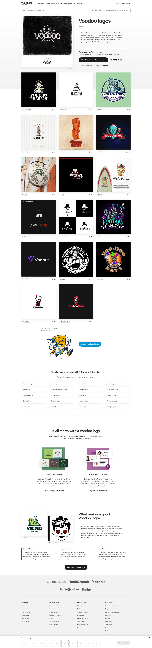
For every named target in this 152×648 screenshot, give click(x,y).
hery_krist (100, 279)
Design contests (54, 605)
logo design (105, 42)
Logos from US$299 (97, 490)
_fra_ (72, 68)
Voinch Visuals (27, 237)
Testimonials (25, 618)
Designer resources (110, 627)
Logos (36, 10)
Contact (23, 609)
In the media (25, 615)
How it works (50, 3)
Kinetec (63, 152)
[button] (150, 637)
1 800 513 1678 (120, 3)
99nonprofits (25, 621)
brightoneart (101, 237)
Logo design (80, 605)
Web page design (82, 612)
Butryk (62, 194)
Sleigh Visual (27, 279)
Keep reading (37, 559)
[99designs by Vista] (26, 3)
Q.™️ (24, 537)
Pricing (51, 618)
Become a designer (111, 605)
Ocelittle (100, 152)
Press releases (25, 612)
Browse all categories (83, 627)
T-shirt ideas (108, 624)
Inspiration (72, 3)
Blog (106, 609)
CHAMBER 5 (27, 109)
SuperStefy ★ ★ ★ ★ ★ (67, 237)
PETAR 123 (27, 152)
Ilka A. (25, 194)
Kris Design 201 (53, 543)
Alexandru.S (64, 109)
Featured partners (110, 631)
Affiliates (107, 618)
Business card (81, 609)
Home (23, 10)
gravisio (100, 194)
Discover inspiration (55, 615)
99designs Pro (53, 624)
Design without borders (112, 612)
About (23, 605)
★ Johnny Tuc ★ (65, 321)
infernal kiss (101, 109)
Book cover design (82, 624)
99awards (108, 615)
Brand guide (80, 615)
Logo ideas (108, 621)
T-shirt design (81, 621)
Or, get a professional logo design (92, 65)
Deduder (63, 279)
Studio (79, 3)
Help (106, 634)
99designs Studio (54, 621)
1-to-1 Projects (53, 609)
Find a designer (61, 3)
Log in (128, 3)
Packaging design (82, 618)
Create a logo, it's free (53, 490)
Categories (40, 3)
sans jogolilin (27, 321)
